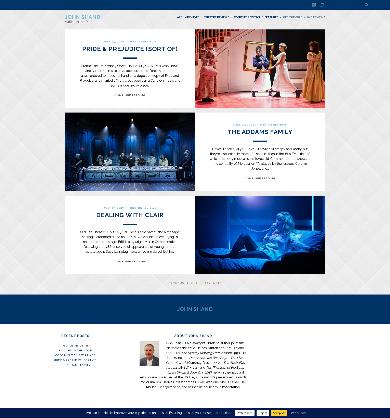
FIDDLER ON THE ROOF (75, 350)
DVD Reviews (316, 17)
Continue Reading (130, 95)
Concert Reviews (247, 17)
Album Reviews (188, 17)
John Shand (83, 17)
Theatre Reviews (216, 17)
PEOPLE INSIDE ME (75, 345)
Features (271, 17)
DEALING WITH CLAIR (130, 215)
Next (217, 283)
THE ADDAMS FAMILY (259, 131)
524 (207, 283)
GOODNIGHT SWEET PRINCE (75, 355)
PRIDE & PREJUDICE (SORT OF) (130, 48)
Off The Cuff (292, 17)
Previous (176, 283)
